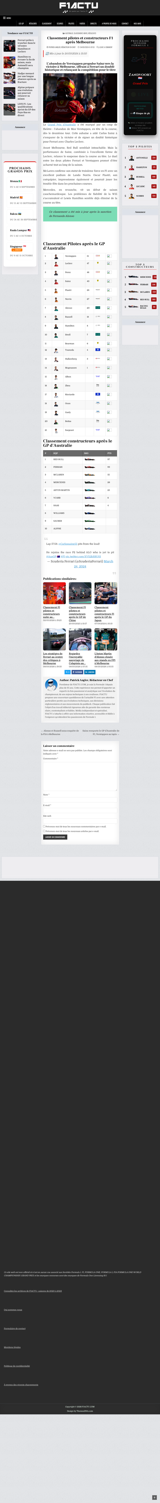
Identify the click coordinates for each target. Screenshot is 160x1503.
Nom (46, 795)
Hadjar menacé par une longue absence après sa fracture (27, 77)
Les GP (21, 23)
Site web (47, 816)
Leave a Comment (105, 47)
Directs (93, 23)
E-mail (47, 805)
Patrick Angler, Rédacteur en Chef (62, 47)
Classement (47, 23)
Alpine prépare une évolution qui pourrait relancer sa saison (26, 93)
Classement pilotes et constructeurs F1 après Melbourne (80, 40)
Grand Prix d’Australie (62, 124)
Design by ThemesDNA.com (80, 1411)
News (85, 33)
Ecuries (60, 23)
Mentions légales (12, 1347)
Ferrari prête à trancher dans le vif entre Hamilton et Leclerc (26, 46)
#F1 (63, 556)
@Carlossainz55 (67, 544)
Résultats (33, 23)
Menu (9, 18)
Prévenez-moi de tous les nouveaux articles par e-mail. (72, 831)
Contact (125, 23)
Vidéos (82, 23)
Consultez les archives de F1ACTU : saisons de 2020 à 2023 (33, 1291)
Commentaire (50, 758)
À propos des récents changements (21, 1385)
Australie (69, 33)
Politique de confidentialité (17, 1366)
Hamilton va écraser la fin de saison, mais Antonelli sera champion (26, 62)
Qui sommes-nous (13, 1310)
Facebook (78, 672)
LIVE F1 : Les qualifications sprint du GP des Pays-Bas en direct (26, 110)
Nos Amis (137, 23)
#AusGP (51, 556)
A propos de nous (109, 23)
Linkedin (91, 672)
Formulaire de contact (14, 1328)
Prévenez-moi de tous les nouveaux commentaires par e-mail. (76, 826)
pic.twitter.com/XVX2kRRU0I (83, 556)
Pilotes (71, 23)
